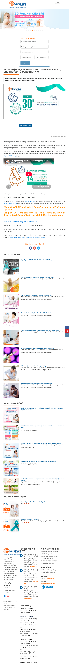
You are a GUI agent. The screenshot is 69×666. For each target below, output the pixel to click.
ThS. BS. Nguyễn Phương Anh (31, 484)
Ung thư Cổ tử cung (10, 156)
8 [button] (40, 30)
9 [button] (42, 30)
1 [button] (26, 30)
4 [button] (32, 30)
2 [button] (28, 30)
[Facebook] (67, 327)
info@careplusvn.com (48, 583)
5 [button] (34, 30)
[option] (34, 19)
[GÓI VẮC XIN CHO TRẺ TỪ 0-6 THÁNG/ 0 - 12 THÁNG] (34, 19)
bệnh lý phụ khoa (30, 201)
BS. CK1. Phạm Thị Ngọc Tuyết (42, 299)
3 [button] (30, 30)
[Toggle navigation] (57, 2)
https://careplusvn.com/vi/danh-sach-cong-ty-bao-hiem (27, 237)
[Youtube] (67, 331)
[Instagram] (67, 335)
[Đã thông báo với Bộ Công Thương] (47, 587)
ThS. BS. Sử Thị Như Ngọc (30, 430)
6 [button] (36, 30)
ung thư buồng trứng (10, 203)
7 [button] (38, 30)
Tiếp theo (25, 63)
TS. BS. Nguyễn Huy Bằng (30, 464)
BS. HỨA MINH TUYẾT (29, 447)
